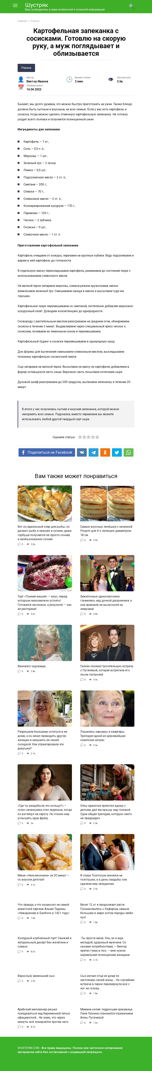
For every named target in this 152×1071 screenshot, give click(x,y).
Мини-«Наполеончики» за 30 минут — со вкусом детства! (43, 877)
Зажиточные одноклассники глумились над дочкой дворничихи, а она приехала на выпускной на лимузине (106, 602)
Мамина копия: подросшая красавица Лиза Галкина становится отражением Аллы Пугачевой (106, 1013)
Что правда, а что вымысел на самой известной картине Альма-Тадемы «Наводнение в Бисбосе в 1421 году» (44, 909)
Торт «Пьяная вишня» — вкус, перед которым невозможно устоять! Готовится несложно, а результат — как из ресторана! (45, 602)
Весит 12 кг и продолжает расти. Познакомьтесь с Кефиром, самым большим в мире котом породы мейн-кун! (107, 911)
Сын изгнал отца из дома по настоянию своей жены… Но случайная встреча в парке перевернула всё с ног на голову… (107, 982)
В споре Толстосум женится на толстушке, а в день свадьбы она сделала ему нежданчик (103, 879)
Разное (26, 68)
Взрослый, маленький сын (36, 975)
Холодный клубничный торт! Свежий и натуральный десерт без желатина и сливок (44, 942)
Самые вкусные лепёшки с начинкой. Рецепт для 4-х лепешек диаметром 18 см (106, 531)
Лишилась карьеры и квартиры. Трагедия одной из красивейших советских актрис (102, 736)
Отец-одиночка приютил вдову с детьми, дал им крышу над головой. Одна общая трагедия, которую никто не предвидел (106, 812)
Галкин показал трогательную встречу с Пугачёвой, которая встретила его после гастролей (106, 670)
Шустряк (36, 5)
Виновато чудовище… (32, 666)
